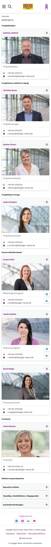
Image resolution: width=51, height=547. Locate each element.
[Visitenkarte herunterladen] (47, 33)
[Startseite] (28, 6)
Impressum (10, 533)
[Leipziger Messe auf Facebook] (16, 521)
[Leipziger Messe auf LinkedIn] (28, 521)
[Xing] (46, 294)
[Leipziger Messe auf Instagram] (22, 521)
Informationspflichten (36, 533)
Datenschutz (21, 533)
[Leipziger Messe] (46, 6)
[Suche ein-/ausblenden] (9, 6)
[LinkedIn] (46, 300)
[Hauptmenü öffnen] (4, 6)
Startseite (5, 16)
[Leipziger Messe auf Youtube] (34, 521)
